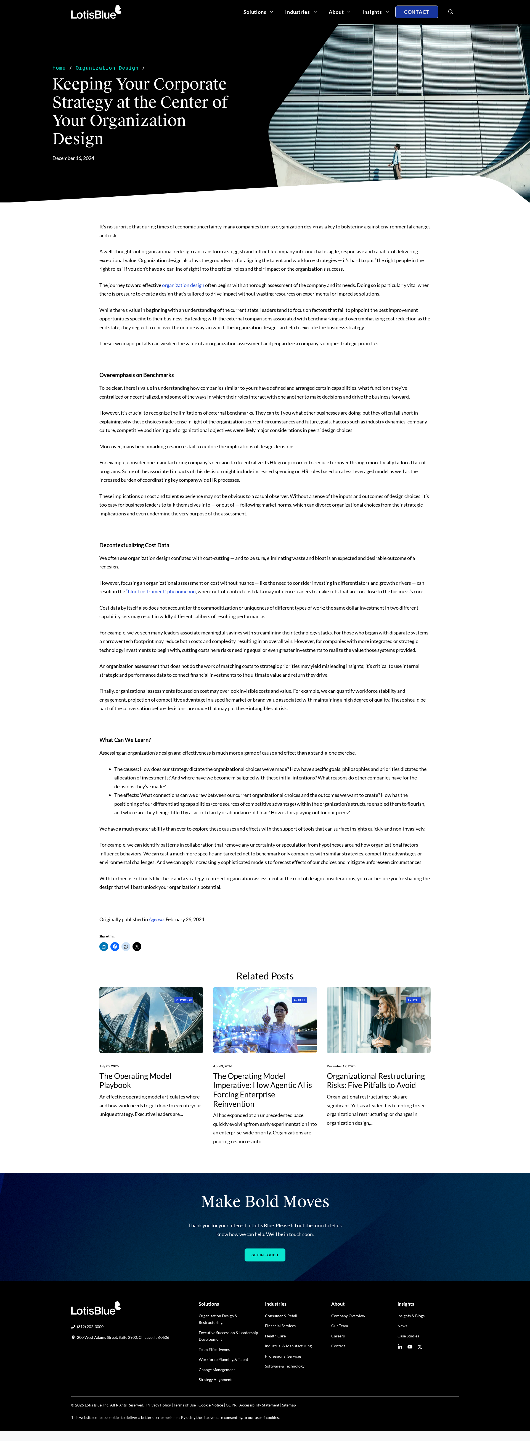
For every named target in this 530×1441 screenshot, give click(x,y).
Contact (417, 12)
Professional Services (283, 1356)
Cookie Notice (210, 1405)
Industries (297, 12)
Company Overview (348, 1315)
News (402, 1325)
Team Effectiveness (215, 1349)
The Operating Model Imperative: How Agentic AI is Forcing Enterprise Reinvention (262, 1089)
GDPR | (232, 1405)
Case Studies (408, 1336)
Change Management (217, 1369)
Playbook (184, 1000)
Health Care (275, 1336)
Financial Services (280, 1325)
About (336, 12)
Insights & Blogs (411, 1315)
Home (59, 68)
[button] (448, 12)
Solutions (254, 12)
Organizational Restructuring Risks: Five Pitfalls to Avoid (376, 1080)
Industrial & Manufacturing (288, 1345)
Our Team (339, 1325)
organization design (183, 285)
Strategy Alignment (215, 1379)
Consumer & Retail (281, 1315)
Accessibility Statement (259, 1405)
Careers (338, 1336)
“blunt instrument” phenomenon (161, 591)
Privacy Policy (158, 1405)
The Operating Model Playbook (135, 1080)
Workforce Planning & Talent (223, 1359)
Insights (372, 12)
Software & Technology (284, 1366)
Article (300, 1000)
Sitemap (289, 1405)
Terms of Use (185, 1405)
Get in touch (264, 1255)
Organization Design (107, 68)
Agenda (156, 919)
